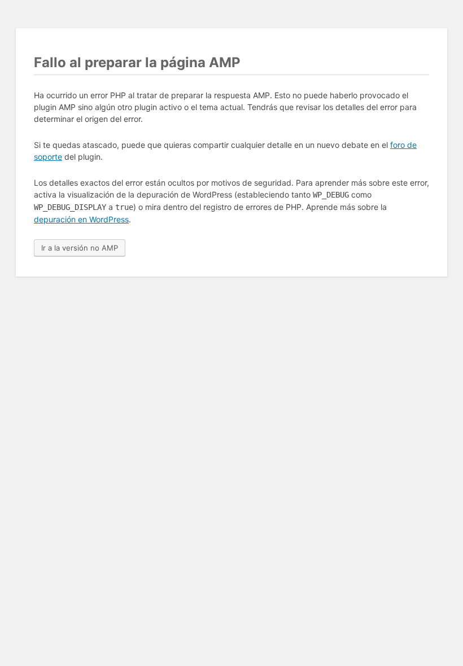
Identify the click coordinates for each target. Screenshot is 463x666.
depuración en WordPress (81, 219)
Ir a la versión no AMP (79, 247)
